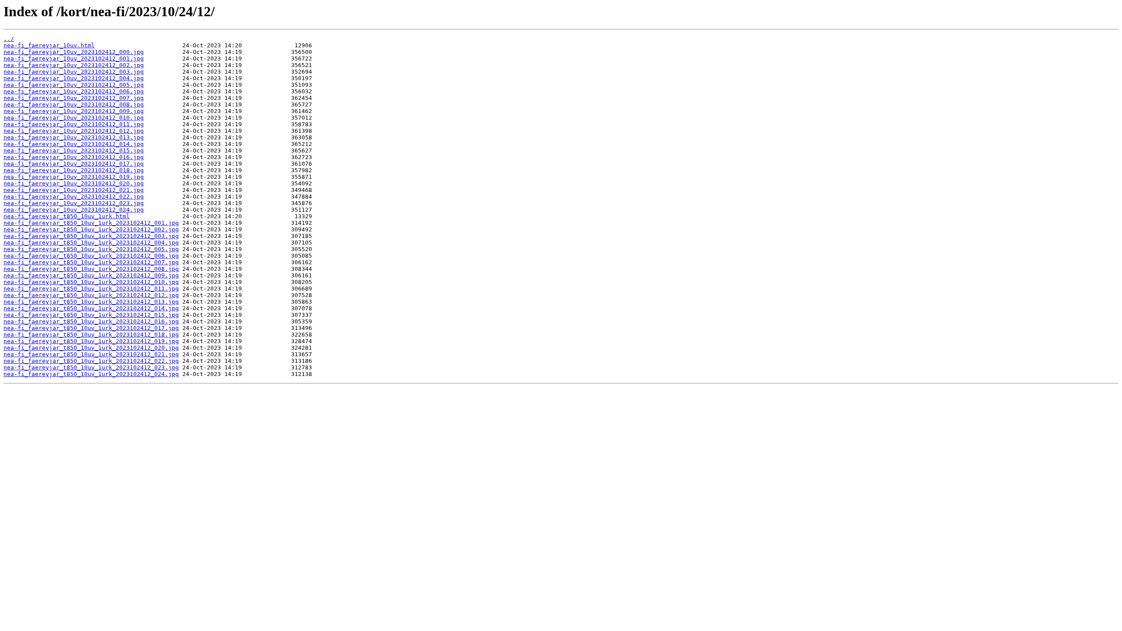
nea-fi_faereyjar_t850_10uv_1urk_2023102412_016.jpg (91, 321)
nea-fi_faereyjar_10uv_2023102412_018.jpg (74, 170)
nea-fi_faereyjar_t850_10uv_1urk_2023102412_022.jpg (91, 361)
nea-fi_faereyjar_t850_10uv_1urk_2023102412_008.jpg (91, 269)
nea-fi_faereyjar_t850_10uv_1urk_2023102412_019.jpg (91, 341)
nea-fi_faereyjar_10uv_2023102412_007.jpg (74, 98)
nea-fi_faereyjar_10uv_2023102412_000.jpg (74, 52)
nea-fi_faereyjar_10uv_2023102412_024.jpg (74, 209)
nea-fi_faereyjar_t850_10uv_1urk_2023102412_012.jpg (91, 295)
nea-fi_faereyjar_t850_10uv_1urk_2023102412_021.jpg (91, 354)
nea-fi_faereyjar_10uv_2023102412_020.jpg (74, 183)
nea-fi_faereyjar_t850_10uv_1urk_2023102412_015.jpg (91, 315)
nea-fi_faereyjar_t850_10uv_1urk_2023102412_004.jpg (91, 242)
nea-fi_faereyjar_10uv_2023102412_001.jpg (74, 58)
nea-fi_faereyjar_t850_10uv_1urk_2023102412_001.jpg (91, 223)
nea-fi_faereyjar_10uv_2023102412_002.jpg (74, 65)
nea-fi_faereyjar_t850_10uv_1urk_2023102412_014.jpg (91, 308)
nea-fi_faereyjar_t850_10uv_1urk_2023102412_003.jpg (91, 236)
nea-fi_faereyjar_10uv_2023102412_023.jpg (74, 203)
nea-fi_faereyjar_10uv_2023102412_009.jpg (74, 111)
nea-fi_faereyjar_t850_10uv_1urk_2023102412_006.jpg (91, 255)
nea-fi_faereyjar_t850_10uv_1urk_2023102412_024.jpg (91, 374)
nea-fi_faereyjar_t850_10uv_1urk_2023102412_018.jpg (91, 334)
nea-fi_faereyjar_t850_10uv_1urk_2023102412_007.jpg (91, 262)
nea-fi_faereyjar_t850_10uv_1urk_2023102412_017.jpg (91, 328)
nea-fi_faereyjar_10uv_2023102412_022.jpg (74, 196)
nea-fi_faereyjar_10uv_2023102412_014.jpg (74, 144)
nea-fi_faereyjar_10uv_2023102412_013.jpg (74, 137)
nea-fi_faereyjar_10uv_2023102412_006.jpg (74, 91)
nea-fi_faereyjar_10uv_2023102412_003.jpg (74, 71)
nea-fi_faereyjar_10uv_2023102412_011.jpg (74, 124)
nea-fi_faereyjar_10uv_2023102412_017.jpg (74, 163)
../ (9, 38)
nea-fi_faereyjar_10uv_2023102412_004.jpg (74, 78)
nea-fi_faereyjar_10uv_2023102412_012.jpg (74, 131)
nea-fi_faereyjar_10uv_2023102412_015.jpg (74, 150)
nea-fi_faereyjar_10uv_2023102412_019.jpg (74, 177)
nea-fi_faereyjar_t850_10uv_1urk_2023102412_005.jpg (91, 249)
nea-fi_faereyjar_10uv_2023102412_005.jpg (74, 85)
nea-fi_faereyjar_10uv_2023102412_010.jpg (74, 117)
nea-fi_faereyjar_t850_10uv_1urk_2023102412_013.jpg (91, 301)
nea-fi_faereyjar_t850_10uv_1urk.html (67, 216)
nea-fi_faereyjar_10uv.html (49, 45)
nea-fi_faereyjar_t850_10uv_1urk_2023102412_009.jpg (91, 275)
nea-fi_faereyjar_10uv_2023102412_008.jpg (74, 104)
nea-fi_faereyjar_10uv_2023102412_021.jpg (74, 190)
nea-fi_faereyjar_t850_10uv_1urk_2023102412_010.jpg (91, 282)
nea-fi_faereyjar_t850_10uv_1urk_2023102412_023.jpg (91, 367)
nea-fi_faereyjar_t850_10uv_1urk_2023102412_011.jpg (91, 288)
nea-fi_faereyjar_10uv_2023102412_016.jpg (74, 157)
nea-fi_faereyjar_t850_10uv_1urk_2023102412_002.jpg (91, 229)
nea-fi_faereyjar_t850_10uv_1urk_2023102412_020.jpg (91, 347)
